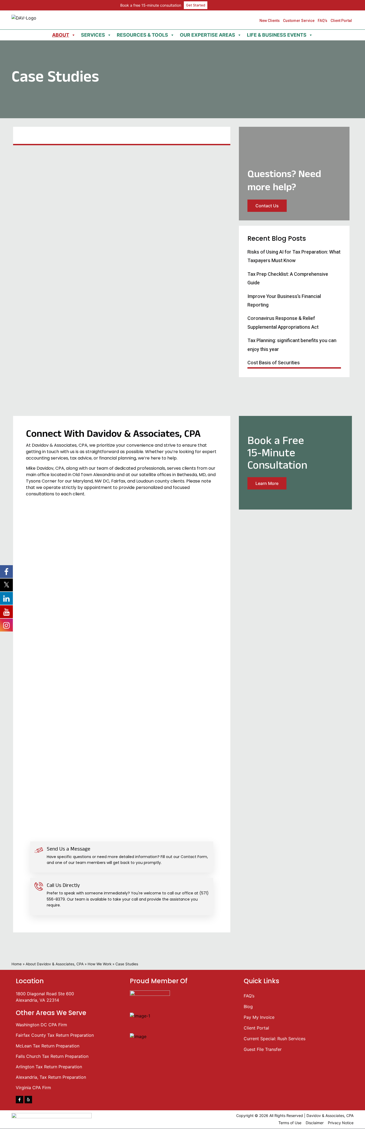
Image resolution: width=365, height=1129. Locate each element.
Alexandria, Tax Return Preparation (51, 1077)
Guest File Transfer (263, 1049)
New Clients (269, 20)
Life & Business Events (276, 35)
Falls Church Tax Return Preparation (52, 1056)
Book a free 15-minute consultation (150, 5)
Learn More (266, 483)
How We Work (99, 964)
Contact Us (267, 205)
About (60, 35)
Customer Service (298, 20)
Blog (248, 1006)
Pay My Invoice (259, 1017)
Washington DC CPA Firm (41, 1024)
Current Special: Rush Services (274, 1038)
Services (93, 35)
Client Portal (341, 20)
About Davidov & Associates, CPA (55, 964)
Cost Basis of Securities (273, 362)
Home (16, 964)
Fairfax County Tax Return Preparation (55, 1035)
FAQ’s (322, 20)
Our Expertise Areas (207, 35)
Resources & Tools (142, 35)
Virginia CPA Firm (33, 1087)
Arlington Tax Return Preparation (49, 1066)
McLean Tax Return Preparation (47, 1045)
